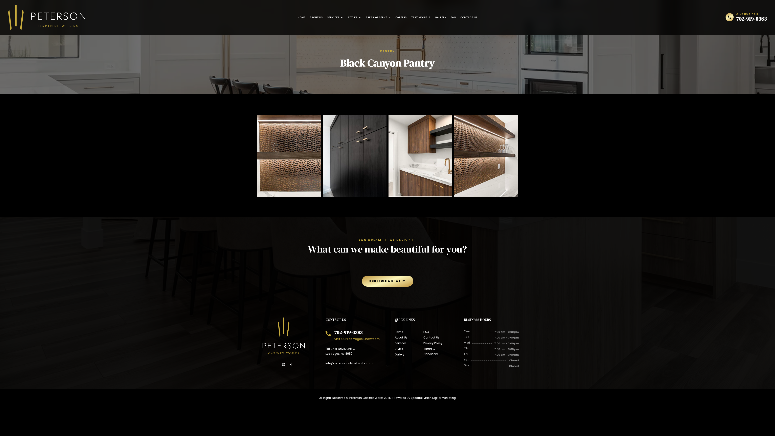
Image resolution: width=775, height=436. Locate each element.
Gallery (440, 17)
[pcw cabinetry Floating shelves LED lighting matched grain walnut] (420, 195)
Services (333, 17)
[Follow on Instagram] (284, 364)
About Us (316, 17)
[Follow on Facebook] (276, 364)
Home (301, 17)
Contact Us (468, 17)
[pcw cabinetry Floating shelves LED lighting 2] (289, 195)
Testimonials (420, 17)
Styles (352, 17)
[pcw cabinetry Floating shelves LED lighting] (486, 195)
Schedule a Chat (385, 281)
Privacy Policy (432, 343)
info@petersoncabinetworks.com (349, 363)
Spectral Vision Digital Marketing (433, 398)
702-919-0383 (751, 18)
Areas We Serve (376, 17)
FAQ (453, 17)
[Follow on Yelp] (291, 364)
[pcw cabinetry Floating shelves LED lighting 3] (354, 195)
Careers (401, 17)
